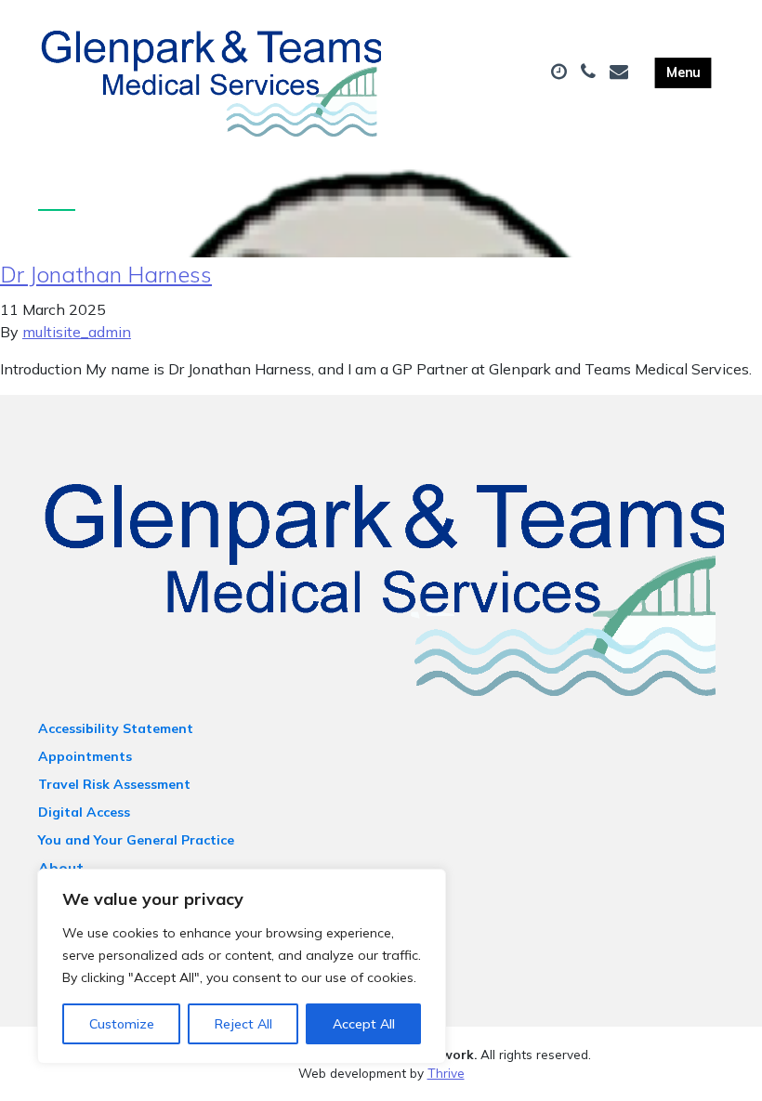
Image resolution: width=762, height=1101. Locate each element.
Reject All (243, 1024)
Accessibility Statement (115, 728)
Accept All (364, 1024)
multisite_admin (76, 331)
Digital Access (84, 812)
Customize (121, 1024)
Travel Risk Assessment (114, 784)
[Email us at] (621, 72)
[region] (241, 966)
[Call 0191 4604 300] (590, 72)
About (61, 868)
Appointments (85, 756)
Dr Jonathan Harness (106, 274)
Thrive (446, 1073)
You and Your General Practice (136, 840)
